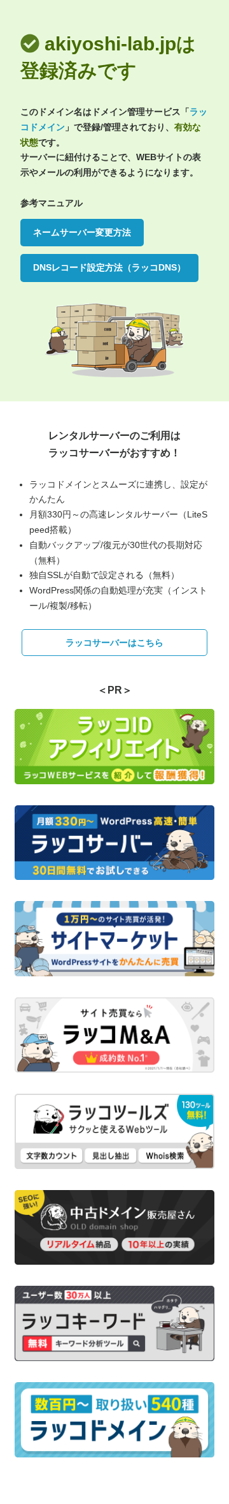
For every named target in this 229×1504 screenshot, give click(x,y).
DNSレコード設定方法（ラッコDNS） (109, 267)
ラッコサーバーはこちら (114, 642)
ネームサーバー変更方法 (82, 232)
